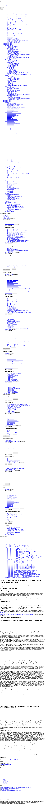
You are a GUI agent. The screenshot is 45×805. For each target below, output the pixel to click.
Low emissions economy (11, 36)
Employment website (10, 50)
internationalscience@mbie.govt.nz (16, 759)
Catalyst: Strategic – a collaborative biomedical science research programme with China (22, 570)
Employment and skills (9, 45)
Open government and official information (12, 194)
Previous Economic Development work (14, 99)
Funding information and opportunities (25, 540)
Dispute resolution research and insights (14, 160)
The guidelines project (11, 176)
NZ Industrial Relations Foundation (13, 53)
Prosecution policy (10, 191)
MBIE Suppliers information (10, 211)
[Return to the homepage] (9, 1)
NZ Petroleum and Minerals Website (13, 41)
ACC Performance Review (11, 58)
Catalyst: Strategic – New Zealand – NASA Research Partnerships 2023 (19, 575)
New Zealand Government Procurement (12, 166)
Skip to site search (19, 0)
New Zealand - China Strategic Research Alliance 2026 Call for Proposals (17, 545)
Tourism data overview (11, 122)
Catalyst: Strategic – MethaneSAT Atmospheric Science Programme (19, 548)
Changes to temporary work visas (13, 105)
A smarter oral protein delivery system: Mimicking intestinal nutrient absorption (16, 614)
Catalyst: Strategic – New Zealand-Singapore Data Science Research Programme (21, 566)
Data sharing (9, 195)
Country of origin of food (11, 69)
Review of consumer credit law (12, 65)
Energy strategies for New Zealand (13, 35)
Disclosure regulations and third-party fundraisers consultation (17, 72)
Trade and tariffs (10, 82)
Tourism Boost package (11, 116)
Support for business (10, 76)
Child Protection (10, 192)
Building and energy (6, 770)
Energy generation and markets (12, 38)
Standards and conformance (12, 81)
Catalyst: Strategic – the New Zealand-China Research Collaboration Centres (20, 571)
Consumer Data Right (11, 77)
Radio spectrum (9, 150)
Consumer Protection (8, 59)
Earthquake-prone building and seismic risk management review (18, 24)
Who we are (7, 180)
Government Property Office (10, 168)
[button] (22, 624)
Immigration (7, 102)
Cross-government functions (7, 772)
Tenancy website (10, 30)
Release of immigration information (13, 109)
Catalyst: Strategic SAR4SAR (12, 550)
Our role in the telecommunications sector (14, 147)
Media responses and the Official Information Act (15, 207)
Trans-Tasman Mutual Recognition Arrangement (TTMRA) (17, 85)
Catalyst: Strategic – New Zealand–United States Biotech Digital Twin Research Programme (23, 551)
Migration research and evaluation (13, 108)
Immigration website (10, 106)
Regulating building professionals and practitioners (16, 21)
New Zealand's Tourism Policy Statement (14, 113)
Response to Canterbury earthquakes (13, 15)
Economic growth (8, 86)
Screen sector (9, 96)
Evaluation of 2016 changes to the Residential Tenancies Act (17, 29)
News (6, 200)
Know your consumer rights (12, 60)
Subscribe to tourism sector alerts (12, 120)
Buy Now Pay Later (10, 67)
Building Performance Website (12, 22)
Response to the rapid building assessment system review (17, 16)
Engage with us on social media (10, 202)
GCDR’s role (9, 157)
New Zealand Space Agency (10, 138)
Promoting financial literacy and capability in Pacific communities (18, 94)
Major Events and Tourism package (13, 115)
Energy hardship (10, 37)
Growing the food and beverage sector (13, 90)
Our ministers (9, 185)
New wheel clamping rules (11, 73)
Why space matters (10, 140)
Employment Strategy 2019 (12, 56)
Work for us (7, 193)
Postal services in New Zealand (12, 149)
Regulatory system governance (12, 163)
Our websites (7, 201)
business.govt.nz (10, 84)
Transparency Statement (11, 197)
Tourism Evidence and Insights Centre (13, 123)
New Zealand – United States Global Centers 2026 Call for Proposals (17, 546)
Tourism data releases (10, 124)
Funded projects (3, 541)
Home (1, 539)
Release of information (11, 199)
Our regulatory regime (11, 144)
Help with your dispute (11, 156)
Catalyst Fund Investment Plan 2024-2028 (12, 544)
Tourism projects (10, 118)
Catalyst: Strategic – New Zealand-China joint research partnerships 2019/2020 (20, 568)
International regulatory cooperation (13, 165)
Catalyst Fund (41, 540)
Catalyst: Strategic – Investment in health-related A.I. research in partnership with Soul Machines (23, 574)
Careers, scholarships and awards (12, 142)
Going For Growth (10, 87)
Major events (9, 92)
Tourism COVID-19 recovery (12, 119)
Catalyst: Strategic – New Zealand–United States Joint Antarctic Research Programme (22, 552)
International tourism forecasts (12, 126)
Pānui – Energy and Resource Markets (13, 42)
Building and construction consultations (14, 17)
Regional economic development (12, 95)
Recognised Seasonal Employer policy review (15, 104)
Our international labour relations (12, 49)
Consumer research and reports (12, 64)
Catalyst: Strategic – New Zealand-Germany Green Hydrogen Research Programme (21, 573)
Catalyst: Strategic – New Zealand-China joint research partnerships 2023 (19, 560)
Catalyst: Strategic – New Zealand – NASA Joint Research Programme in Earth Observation (23, 576)
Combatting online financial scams (13, 63)
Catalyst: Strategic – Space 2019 (12, 569)
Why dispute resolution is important (13, 158)
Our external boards (10, 187)
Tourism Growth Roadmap (11, 114)
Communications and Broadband (10, 146)
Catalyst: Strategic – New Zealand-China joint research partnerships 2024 (19, 554)
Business (6, 75)
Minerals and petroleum (11, 34)
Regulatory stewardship (9, 161)
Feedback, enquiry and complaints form (14, 204)
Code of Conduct (10, 190)
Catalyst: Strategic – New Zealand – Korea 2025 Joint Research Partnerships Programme (22, 553)
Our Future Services (10, 110)
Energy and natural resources (10, 31)
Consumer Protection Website (12, 61)
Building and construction (9, 12)
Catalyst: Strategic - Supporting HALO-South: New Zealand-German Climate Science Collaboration (24, 557)
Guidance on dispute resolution (12, 155)
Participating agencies (11, 174)
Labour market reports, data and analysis (14, 51)
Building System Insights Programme (13, 23)
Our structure (9, 182)
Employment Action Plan (11, 47)
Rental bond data (10, 27)
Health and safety (10, 48)
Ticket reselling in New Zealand (12, 71)
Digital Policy (9, 89)
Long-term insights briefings (12, 91)
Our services (9, 186)
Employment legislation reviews (12, 46)
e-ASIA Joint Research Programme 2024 (14, 559)
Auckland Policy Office (9, 153)
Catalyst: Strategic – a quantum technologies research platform (18, 563)
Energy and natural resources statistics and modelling (16, 33)
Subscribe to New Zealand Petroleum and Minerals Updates (17, 40)
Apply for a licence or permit (12, 141)
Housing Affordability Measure (12, 28)
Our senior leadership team (11, 181)
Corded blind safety (10, 68)
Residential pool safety (11, 19)
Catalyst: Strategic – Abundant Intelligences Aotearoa (16, 562)
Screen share (9, 208)
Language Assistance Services (10, 169)
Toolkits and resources (11, 175)
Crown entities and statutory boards (13, 188)
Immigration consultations (11, 103)
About (4, 769)
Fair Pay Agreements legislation (12, 55)
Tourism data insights (10, 125)
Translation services (10, 172)
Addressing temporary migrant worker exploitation (16, 107)
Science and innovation (13, 540)
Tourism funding (10, 117)
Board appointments (10, 189)
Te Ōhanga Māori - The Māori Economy (14, 97)
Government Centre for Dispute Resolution (12, 154)
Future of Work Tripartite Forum (12, 52)
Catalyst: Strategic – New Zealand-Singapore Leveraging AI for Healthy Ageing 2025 (22, 555)
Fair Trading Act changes (11, 70)
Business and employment (7, 771)
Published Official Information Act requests (14, 196)
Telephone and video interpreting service (14, 170)
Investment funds (35, 540)
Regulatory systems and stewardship (13, 162)
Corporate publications (11, 184)
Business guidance (10, 62)
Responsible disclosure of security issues (14, 209)
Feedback (4, 780)
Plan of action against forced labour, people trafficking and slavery (18, 54)
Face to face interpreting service (12, 171)
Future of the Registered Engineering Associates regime (16, 25)
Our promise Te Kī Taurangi (12, 183)
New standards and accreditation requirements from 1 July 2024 (18, 173)
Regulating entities (10, 80)
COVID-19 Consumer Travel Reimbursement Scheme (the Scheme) (19, 74)
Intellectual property (10, 83)
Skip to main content (4, 0)
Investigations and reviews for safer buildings (15, 18)
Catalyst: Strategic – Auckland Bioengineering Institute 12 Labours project (20, 572)
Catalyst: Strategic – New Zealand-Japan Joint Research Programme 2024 (20, 558)
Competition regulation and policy (13, 79)
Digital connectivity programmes (12, 148)
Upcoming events (8, 210)
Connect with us (10, 145)
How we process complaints (12, 205)
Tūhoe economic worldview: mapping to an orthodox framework (18, 98)
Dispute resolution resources (12, 159)
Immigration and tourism (7, 773)
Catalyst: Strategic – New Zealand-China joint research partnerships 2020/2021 (20, 565)
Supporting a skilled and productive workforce (15, 20)
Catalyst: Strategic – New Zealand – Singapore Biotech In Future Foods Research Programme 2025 (24, 556)
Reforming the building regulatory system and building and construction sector (20, 13)
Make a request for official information (13, 198)
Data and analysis (6, 4)
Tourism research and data (9, 121)
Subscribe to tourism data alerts (12, 127)
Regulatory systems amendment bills (13, 164)
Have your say (5, 3)
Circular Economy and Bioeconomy (13, 88)
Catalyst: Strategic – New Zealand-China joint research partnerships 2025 (19, 549)
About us (8, 139)
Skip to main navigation (12, 0)
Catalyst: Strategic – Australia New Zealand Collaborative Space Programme (20, 561)
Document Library (6, 5)
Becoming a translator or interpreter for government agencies (17, 177)
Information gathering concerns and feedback (15, 206)
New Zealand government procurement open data (15, 167)
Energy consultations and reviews (13, 32)
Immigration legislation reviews (12, 111)
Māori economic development (12, 93)
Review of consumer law (11, 66)
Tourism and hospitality (9, 112)
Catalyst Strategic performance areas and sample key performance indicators (18, 577)
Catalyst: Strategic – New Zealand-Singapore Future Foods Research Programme (21, 567)
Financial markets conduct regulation (13, 78)
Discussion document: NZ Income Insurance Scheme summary (18, 57)
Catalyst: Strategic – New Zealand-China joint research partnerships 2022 (19, 564)
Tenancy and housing (8, 26)
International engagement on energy (13, 39)
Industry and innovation (11, 143)
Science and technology (4, 540)
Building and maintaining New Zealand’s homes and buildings (18, 14)
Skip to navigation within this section (29, 0)
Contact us (7, 203)
